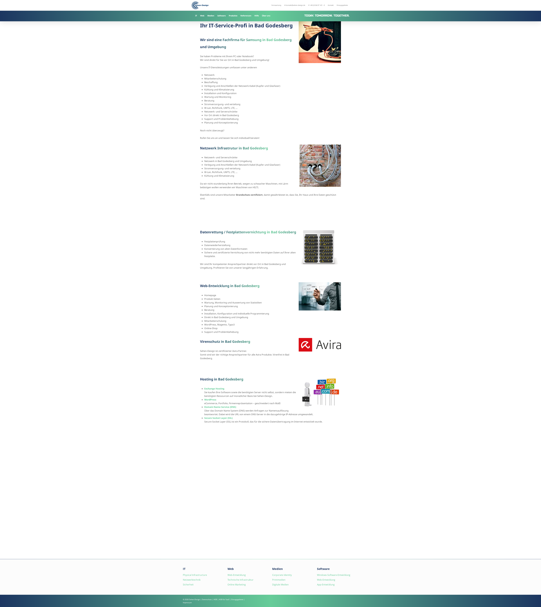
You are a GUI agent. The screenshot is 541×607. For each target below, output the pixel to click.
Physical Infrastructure (195, 575)
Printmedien (278, 579)
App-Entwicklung (326, 584)
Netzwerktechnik (191, 579)
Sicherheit (188, 584)
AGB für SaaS (224, 599)
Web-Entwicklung (237, 575)
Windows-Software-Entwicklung (333, 575)
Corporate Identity (282, 575)
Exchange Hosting (214, 388)
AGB (215, 599)
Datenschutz (207, 599)
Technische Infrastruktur (240, 579)
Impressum (187, 602)
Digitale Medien (280, 584)
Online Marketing (237, 584)
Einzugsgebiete (237, 599)
